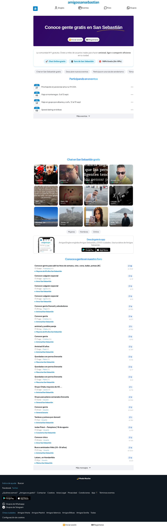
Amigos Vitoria (24, 512)
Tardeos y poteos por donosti (47, 417)
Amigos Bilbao (68, 512)
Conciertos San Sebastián (46, 433)
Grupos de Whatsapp (15, 504)
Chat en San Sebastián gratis (48, 71)
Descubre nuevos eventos (77, 71)
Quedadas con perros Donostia (48, 356)
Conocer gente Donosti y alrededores (51, 306)
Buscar (21, 483)
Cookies (51, 492)
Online (96, 232)
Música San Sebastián (44, 463)
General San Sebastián (44, 402)
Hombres (84, 232)
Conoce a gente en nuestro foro (83, 259)
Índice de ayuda (9, 483)
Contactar (41, 492)
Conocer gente (41, 316)
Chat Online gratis (55, 61)
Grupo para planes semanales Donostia (52, 397)
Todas (93, 512)
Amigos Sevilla (82, 512)
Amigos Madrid (38, 512)
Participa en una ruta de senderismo (108, 71)
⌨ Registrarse (92, 39)
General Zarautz (42, 412)
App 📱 (95, 492)
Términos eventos (107, 492)
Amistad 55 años (42, 346)
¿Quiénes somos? (9, 492)
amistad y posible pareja (45, 326)
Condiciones (84, 492)
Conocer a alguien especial (46, 276)
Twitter (15, 488)
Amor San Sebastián (43, 281)
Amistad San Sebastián (45, 312)
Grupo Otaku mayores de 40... (48, 387)
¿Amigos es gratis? (27, 492)
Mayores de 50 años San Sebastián (49, 271)
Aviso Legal (61, 492)
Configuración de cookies (13, 517)
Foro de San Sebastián (82, 61)
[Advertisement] (83, 139)
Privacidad (72, 492)
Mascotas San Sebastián (45, 362)
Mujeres (71, 232)
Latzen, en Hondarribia (45, 457)
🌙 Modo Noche (83, 478)
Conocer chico (41, 437)
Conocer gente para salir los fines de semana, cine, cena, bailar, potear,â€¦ (68, 265)
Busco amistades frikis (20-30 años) (51, 447)
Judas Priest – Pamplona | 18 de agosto (51, 427)
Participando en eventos (83, 78)
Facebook (6, 488)
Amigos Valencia (53, 512)
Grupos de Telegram (15, 507)
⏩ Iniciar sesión (75, 39)
